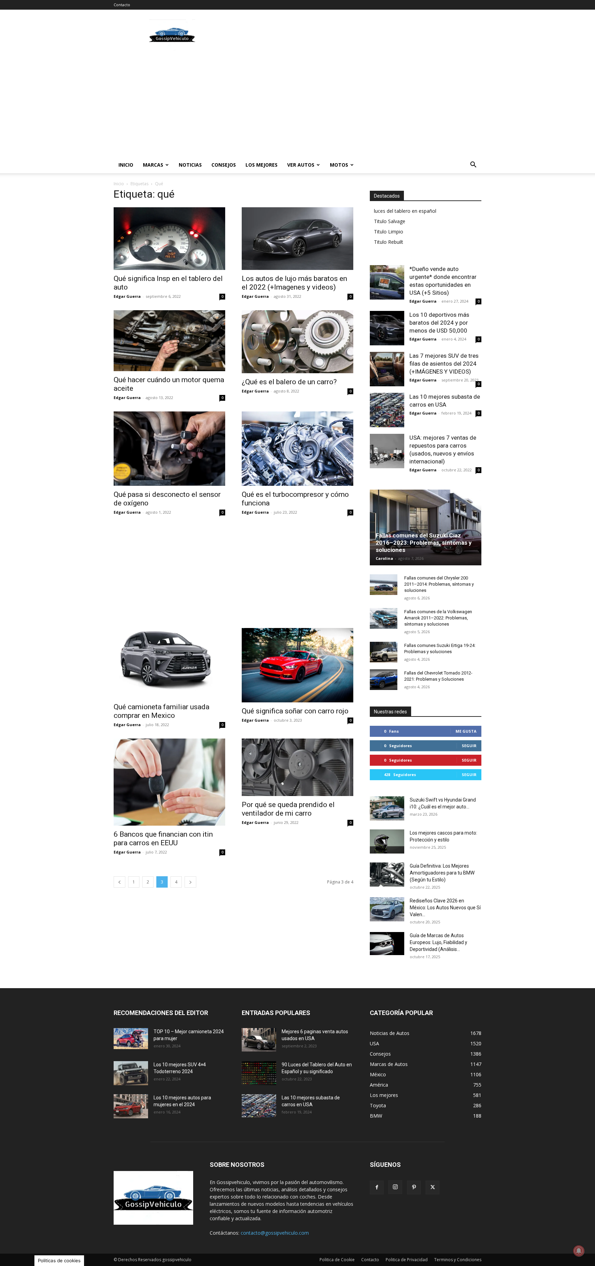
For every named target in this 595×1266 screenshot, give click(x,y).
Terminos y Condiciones (457, 1260)
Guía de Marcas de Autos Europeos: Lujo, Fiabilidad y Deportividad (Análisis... (438, 942)
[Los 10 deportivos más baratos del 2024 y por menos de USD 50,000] (387, 328)
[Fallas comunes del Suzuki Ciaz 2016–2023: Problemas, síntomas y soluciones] (425, 530)
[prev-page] (119, 882)
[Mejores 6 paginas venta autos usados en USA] (259, 1039)
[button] (473, 165)
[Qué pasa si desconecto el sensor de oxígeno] (169, 448)
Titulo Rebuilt (388, 242)
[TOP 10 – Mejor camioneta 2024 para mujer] (131, 1038)
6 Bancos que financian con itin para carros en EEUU (163, 838)
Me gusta (466, 731)
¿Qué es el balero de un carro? (289, 382)
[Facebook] (377, 1187)
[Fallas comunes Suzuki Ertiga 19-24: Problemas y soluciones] (383, 652)
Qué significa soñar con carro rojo (295, 711)
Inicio (125, 164)
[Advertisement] (356, 34)
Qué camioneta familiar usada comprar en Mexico (161, 711)
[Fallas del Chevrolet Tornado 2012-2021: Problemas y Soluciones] (383, 679)
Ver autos (300, 164)
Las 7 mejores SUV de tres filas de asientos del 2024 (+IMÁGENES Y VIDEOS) (444, 363)
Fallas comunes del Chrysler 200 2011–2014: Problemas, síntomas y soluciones (439, 584)
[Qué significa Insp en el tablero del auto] (169, 238)
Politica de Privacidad (407, 1260)
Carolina (384, 558)
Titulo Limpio (388, 231)
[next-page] (190, 882)
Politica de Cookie (337, 1260)
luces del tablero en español (405, 211)
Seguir (469, 745)
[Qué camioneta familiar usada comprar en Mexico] (169, 663)
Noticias (190, 164)
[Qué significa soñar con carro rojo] (297, 665)
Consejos (223, 164)
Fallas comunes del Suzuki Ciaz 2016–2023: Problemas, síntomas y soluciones (424, 542)
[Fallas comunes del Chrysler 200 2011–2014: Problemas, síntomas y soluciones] (383, 584)
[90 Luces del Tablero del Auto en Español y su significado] (259, 1073)
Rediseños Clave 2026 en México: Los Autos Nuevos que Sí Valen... (445, 907)
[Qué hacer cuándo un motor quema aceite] (169, 340)
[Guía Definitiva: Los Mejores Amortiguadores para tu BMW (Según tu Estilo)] (387, 874)
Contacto (122, 4)
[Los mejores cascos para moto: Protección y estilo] (387, 841)
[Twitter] (432, 1187)
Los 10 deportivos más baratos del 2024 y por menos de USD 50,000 (439, 322)
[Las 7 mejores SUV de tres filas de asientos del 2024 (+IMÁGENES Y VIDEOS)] (387, 369)
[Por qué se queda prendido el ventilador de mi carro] (297, 767)
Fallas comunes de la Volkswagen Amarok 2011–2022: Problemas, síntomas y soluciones (438, 618)
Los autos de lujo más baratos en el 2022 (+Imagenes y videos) (294, 282)
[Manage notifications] (578, 1250)
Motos (339, 164)
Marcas (153, 164)
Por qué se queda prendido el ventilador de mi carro (288, 809)
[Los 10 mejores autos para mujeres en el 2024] (131, 1106)
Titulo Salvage (389, 221)
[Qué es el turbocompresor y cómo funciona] (297, 448)
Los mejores (262, 164)
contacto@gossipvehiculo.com (275, 1233)
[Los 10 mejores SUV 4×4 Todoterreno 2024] (131, 1073)
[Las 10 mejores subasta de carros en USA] (387, 410)
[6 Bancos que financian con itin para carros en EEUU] (169, 782)
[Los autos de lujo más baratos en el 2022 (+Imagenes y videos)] (297, 238)
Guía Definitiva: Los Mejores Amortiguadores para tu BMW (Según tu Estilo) (442, 872)
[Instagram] (395, 1187)
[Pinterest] (414, 1187)
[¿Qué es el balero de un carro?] (297, 341)
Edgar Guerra (127, 296)
